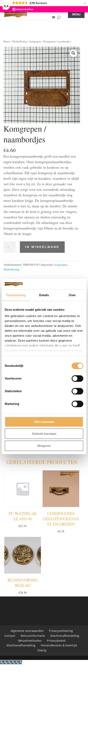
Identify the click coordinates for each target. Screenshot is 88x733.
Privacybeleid (56, 641)
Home (6, 41)
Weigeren (44, 445)
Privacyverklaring (61, 631)
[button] (73, 53)
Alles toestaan (44, 422)
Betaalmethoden (30, 641)
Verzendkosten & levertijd (59, 645)
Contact (9, 636)
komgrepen (35, 41)
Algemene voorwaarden (27, 631)
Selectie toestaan (44, 434)
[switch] (77, 378)
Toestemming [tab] (15, 295)
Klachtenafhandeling (64, 636)
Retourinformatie (33, 636)
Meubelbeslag (19, 41)
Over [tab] (72, 295)
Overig (41, 650)
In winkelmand (42, 246)
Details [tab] (44, 295)
